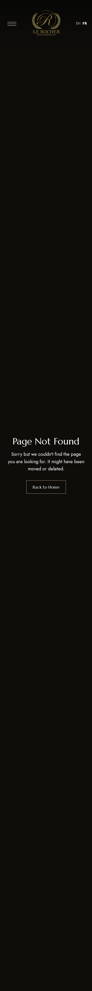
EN (78, 23)
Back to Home (46, 487)
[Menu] (11, 23)
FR (85, 23)
